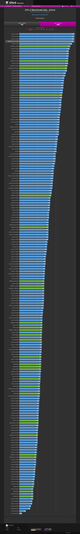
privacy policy (68, 532)
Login (74, 6)
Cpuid (48, 529)
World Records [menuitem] (17, 6)
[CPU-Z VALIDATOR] (14, 2)
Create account (66, 6)
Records (7, 529)
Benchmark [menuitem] (27, 6)
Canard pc (36, 529)
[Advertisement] (54, 2)
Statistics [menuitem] (8, 6)
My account (19, 529)
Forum (18, 527)
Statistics (7, 527)
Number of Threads (40, 27)
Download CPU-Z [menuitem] (36, 6)
